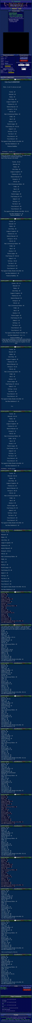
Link (30, 79)
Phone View (11, 1019)
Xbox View (27, 1019)
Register (14, 8)
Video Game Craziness (15, 14)
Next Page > (4, 987)
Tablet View (17, 1019)
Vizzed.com (17, 1)
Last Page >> (4, 988)
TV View (22, 1019)
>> (30, 69)
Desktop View (5, 1019)
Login (19, 8)
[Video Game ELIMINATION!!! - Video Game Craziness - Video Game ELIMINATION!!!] (16, 7)
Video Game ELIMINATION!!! (16, 16)
